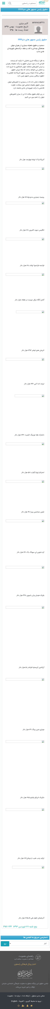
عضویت (10, 996)
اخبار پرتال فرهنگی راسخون (25, 964)
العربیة (21, 1001)
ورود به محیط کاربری (33, 1001)
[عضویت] (23, 1006)
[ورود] (27, 1006)
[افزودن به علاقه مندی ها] (18, 1006)
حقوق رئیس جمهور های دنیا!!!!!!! (32, 40)
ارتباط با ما (26, 996)
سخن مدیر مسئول (38, 996)
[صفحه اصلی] (31, 1006)
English (14, 1001)
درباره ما (18, 996)
